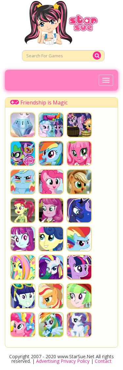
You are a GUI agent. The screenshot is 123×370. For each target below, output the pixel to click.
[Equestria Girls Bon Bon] (51, 239)
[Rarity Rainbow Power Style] (51, 267)
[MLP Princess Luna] (79, 210)
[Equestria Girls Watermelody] (79, 296)
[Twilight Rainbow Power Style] (79, 267)
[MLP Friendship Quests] (51, 125)
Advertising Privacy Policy (63, 361)
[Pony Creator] (79, 325)
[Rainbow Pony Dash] (23, 182)
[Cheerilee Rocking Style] (79, 153)
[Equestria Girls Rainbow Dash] (51, 325)
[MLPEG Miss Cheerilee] (51, 210)
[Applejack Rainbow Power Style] (51, 296)
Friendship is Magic (44, 102)
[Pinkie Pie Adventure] (51, 182)
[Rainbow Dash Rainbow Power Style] (79, 239)
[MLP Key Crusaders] (23, 125)
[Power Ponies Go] (23, 153)
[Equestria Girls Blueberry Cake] (23, 296)
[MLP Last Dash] (51, 153)
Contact (103, 361)
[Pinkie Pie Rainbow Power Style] (23, 325)
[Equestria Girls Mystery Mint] (23, 239)
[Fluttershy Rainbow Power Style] (23, 267)
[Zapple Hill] (79, 182)
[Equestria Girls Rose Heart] (23, 210)
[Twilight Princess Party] (79, 125)
